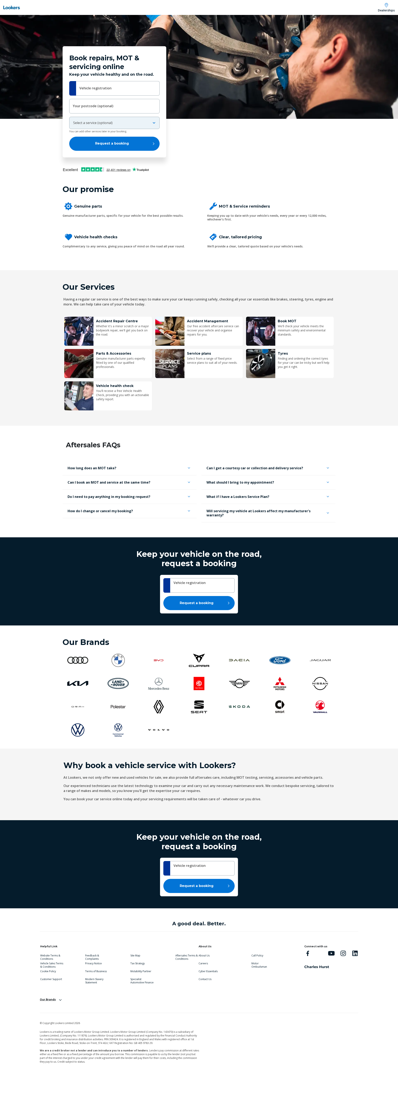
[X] (319, 953)
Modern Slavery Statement (94, 980)
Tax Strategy (137, 963)
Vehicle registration (95, 88)
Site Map (135, 955)
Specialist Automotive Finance (142, 980)
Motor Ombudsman (259, 964)
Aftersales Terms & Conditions (186, 956)
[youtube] (331, 953)
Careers (203, 963)
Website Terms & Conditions (50, 956)
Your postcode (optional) (93, 106)
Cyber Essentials (208, 971)
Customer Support (51, 979)
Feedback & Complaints (92, 956)
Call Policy (257, 955)
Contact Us (205, 979)
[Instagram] (343, 953)
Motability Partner (140, 971)
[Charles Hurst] (316, 966)
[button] (130, 468)
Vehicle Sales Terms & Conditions (51, 964)
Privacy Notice (93, 963)
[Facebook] (307, 953)
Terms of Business (96, 971)
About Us (204, 955)
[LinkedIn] (355, 953)
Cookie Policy (48, 971)
